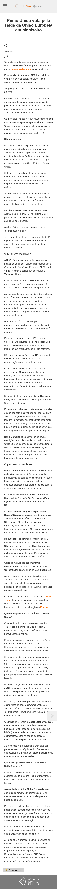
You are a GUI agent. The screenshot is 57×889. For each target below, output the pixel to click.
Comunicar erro (13, 870)
